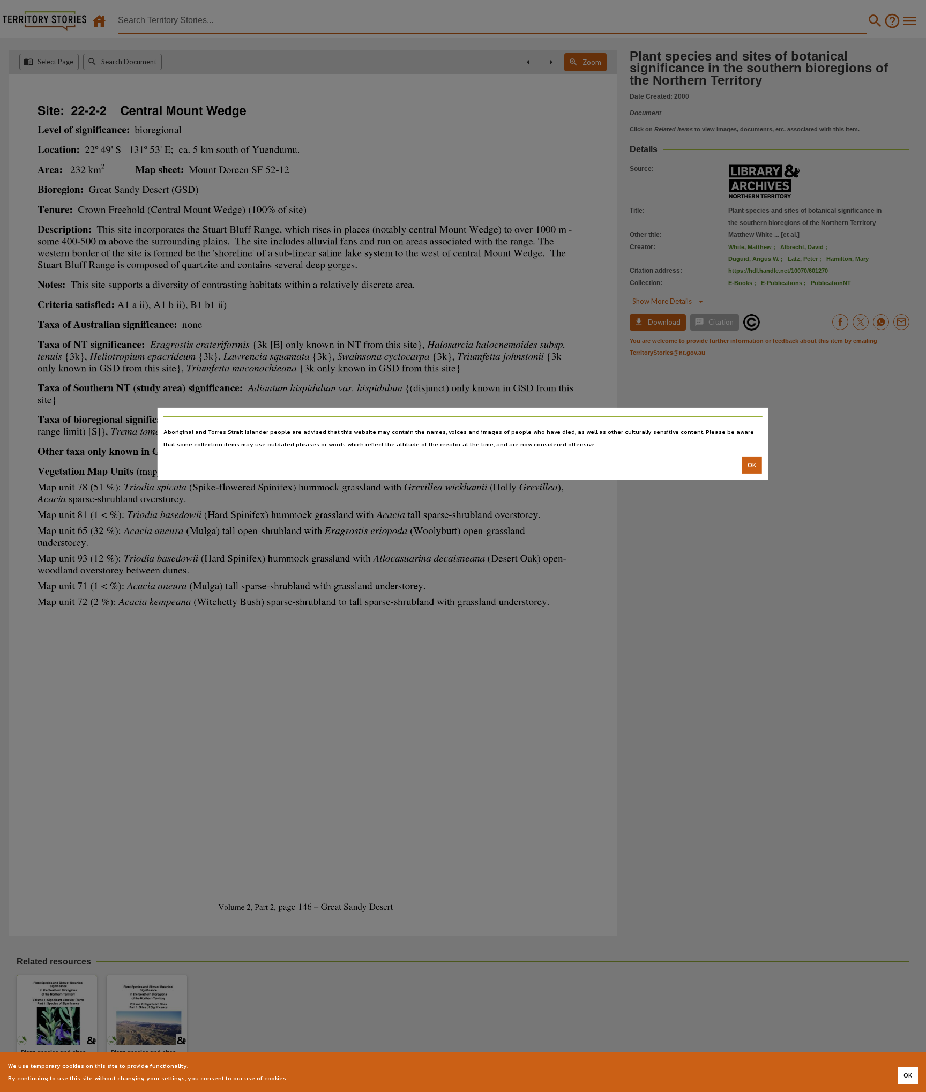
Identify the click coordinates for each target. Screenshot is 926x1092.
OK (752, 465)
